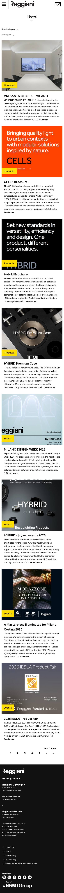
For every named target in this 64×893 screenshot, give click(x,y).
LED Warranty (10, 859)
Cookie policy (10, 855)
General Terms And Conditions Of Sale (21, 863)
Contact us (9, 847)
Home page (25, 4)
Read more (43, 119)
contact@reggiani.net (11, 796)
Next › (46, 749)
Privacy (8, 851)
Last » (53, 749)
